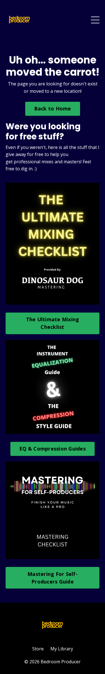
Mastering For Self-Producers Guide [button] (52, 578)
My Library (61, 649)
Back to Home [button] (52, 108)
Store (38, 649)
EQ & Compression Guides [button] (52, 448)
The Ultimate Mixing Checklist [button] (52, 323)
